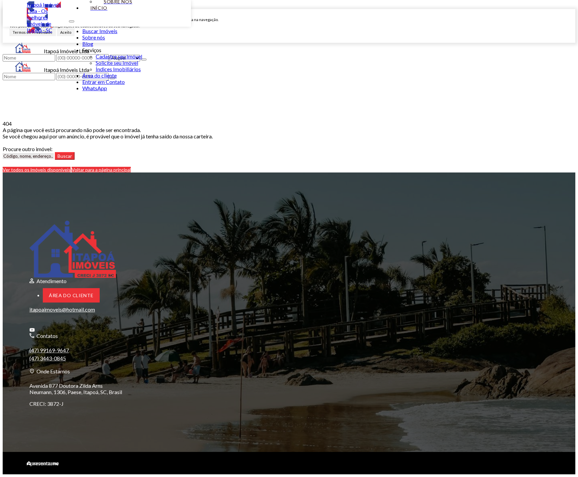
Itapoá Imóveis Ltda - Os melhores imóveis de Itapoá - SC (44, 17)
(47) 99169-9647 (49, 350)
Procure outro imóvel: (28, 149)
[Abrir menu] (71, 19)
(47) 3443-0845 (47, 358)
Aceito (65, 32)
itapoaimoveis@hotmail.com (62, 309)
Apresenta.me (43, 463)
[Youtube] (70, 330)
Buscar (65, 156)
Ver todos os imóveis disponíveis (37, 169)
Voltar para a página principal (101, 169)
